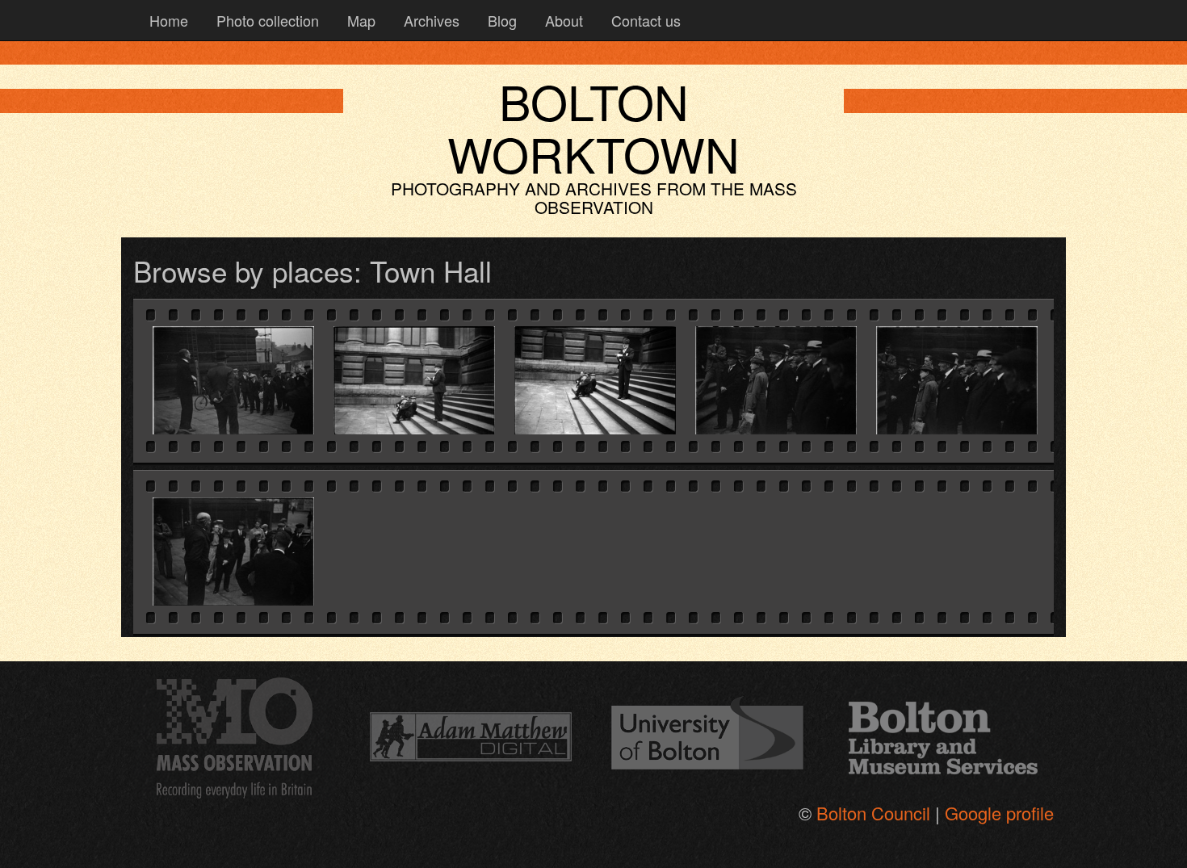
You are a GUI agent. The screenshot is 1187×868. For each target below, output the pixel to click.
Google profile (999, 812)
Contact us (644, 20)
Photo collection (265, 20)
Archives (429, 20)
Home (166, 20)
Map (359, 20)
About (562, 20)
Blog (500, 20)
